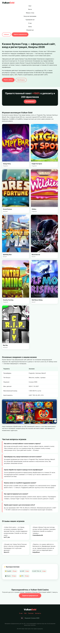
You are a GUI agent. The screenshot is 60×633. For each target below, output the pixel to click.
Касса (30, 9)
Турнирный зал (30, 19)
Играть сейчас (8, 80)
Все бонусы (21, 80)
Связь (30, 26)
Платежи (31, 613)
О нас (30, 23)
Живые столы (30, 13)
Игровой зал (30, 30)
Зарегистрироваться (20, 34)
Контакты (38, 613)
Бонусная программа (30, 16)
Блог (30, 6)
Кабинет (6, 34)
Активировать (30, 101)
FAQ (25, 613)
